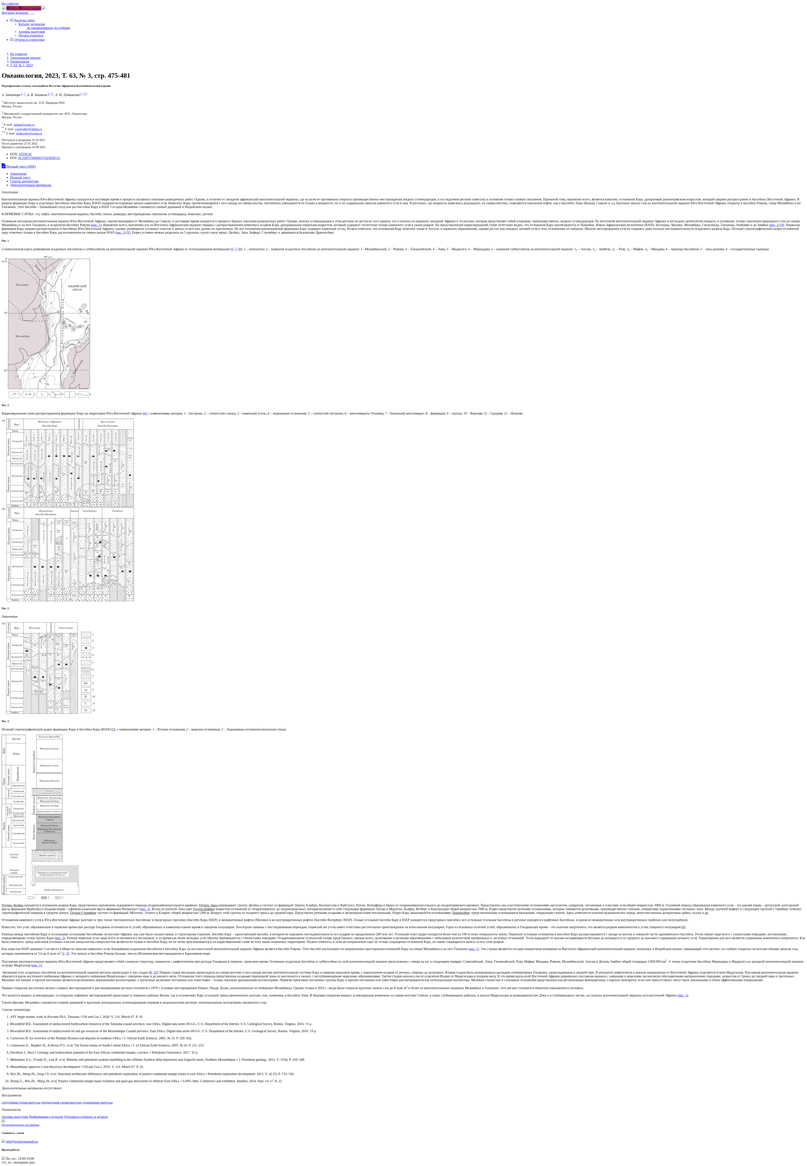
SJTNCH (25, 154)
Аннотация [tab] (18, 173)
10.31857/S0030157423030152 (39, 158)
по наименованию (40, 28)
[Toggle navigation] (32, 13)
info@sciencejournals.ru (22, 1141)
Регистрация (31, 8)
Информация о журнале (46, 1117)
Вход (14, 8)
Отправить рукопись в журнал (86, 1117)
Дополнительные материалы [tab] (30, 185)
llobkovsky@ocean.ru (29, 133)
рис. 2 (774, 225)
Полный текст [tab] (20, 177)
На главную (10, 3)
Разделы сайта (24, 20)
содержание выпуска (98, 1102)
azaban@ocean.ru (24, 124)
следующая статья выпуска (21, 1102)
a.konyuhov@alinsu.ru (28, 129)
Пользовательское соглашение (21, 1125)
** (51, 93)
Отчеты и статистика (29, 39)
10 (155, 972)
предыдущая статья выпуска (61, 1102)
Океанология (19, 61)
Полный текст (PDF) (20, 166)
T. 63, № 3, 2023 (21, 65)
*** (85, 93)
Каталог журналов (31, 24)
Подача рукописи (30, 35)
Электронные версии (25, 57)
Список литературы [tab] (24, 181)
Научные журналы (15, 12)
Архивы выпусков (31, 31)
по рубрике (62, 28)
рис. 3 (120, 232)
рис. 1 (96, 225)
